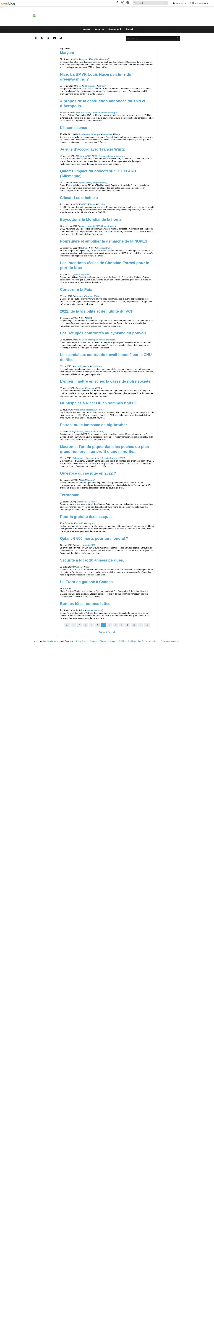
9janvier (90, 388)
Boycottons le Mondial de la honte (91, 219)
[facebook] (117, 3)
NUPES (83, 248)
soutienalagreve (94, 610)
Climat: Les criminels (79, 198)
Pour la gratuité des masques (86, 517)
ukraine (79, 296)
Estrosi (101, 86)
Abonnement (114, 29)
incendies (107, 134)
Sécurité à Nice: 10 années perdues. (92, 560)
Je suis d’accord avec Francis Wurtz (92, 149)
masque (89, 523)
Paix (97, 296)
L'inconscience (73, 127)
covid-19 (78, 366)
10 (134, 625)
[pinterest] (127, 3)
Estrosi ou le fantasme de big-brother (93, 425)
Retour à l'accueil (107, 632)
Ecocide (101, 204)
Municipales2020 (89, 410)
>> (147, 625)
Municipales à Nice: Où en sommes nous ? (98, 403)
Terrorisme (69, 495)
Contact (129, 29)
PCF (95, 156)
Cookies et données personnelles (142, 641)
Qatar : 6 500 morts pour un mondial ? (94, 538)
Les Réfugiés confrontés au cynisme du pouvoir (103, 333)
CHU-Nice (95, 366)
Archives (99, 29)
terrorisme (83, 502)
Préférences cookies (170, 641)
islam (92, 502)
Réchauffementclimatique (105, 112)
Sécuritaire (97, 431)
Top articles (81, 641)
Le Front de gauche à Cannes (86, 582)
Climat (92, 204)
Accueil (87, 29)
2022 (88, 318)
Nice (78, 86)
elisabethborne (110, 458)
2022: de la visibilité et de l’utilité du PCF (96, 311)
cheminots (79, 458)
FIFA (89, 182)
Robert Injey (67, 15)
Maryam (67, 52)
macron (90, 458)
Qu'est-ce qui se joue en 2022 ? (88, 473)
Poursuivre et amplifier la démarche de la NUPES (103, 241)
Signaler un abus (107, 641)
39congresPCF (84, 156)
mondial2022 (94, 226)
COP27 (83, 204)
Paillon (80, 112)
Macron (104, 59)
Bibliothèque (89, 86)
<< (67, 625)
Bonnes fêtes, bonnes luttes (85, 603)
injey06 (50, 641)
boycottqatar (100, 182)
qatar (82, 182)
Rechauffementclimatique (88, 134)
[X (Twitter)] (122, 3)
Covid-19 (79, 523)
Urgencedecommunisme (111, 156)
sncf (98, 458)
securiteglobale (107, 340)
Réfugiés (94, 59)
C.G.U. (121, 641)
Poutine (88, 296)
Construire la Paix (76, 289)
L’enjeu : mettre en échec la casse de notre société (105, 381)
